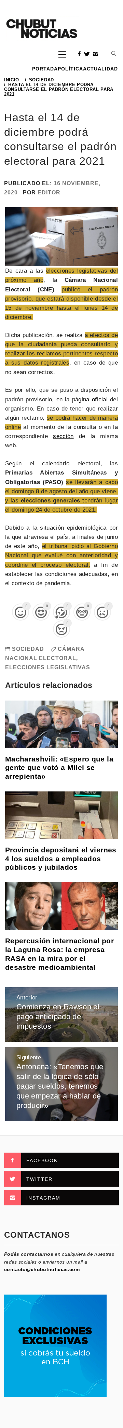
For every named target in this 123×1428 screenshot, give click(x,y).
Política (70, 68)
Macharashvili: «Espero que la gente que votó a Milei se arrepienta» (59, 768)
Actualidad (100, 68)
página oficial (90, 399)
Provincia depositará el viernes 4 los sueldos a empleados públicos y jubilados (61, 859)
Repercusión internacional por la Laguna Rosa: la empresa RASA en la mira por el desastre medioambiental (59, 954)
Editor (49, 192)
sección (63, 436)
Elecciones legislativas (47, 667)
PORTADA (45, 68)
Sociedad (28, 649)
